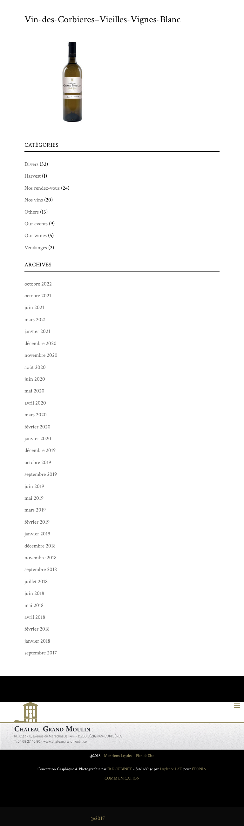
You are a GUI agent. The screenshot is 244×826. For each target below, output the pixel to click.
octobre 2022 (38, 283)
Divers (31, 164)
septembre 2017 (40, 652)
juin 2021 (34, 307)
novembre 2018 (40, 557)
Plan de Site (145, 756)
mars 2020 (35, 414)
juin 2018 (34, 593)
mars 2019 (35, 509)
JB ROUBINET (119, 769)
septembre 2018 (40, 569)
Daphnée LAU (170, 769)
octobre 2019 (37, 462)
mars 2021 (35, 319)
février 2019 (37, 522)
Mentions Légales (118, 756)
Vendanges (35, 247)
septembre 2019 (40, 474)
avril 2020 (35, 402)
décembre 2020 (40, 343)
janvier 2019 (37, 533)
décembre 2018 (40, 545)
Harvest (32, 176)
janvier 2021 (37, 331)
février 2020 (37, 426)
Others (31, 211)
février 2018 (37, 628)
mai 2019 (34, 498)
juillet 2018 (36, 581)
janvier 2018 (37, 641)
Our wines (35, 235)
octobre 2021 (37, 295)
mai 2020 (34, 390)
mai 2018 (34, 605)
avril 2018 (34, 617)
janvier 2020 (37, 438)
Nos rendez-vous (42, 188)
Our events (36, 223)
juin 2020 (34, 379)
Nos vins (33, 199)
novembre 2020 (41, 355)
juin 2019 (34, 486)
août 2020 (35, 367)
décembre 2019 (40, 450)
